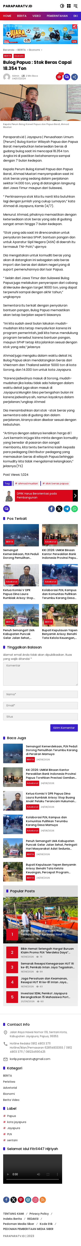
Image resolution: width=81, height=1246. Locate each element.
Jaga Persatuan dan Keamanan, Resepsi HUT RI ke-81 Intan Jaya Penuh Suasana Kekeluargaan (44, 980)
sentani (12, 1140)
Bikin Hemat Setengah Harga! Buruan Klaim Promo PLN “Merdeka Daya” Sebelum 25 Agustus (47, 951)
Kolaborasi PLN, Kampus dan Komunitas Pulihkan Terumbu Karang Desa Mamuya (59, 594)
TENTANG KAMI (13, 1214)
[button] (62, 6)
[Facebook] (51, 508)
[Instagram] (35, 1200)
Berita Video (11, 1100)
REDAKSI (33, 1219)
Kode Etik (46, 1224)
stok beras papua (57, 483)
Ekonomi (19, 55)
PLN (9, 1134)
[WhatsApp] (74, 508)
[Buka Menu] (68, 6)
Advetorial (50, 541)
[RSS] (43, 1200)
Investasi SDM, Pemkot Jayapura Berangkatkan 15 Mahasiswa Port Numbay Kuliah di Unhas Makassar (45, 995)
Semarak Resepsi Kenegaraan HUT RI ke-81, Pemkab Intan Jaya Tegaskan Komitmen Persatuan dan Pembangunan (47, 965)
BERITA (7, 55)
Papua (11, 1116)
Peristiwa (9, 1082)
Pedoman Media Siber (18, 1224)
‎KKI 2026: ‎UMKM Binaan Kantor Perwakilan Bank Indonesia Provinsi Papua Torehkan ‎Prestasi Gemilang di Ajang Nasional (60, 554)
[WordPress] (28, 1200)
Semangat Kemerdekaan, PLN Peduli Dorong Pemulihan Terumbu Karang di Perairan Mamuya (21, 554)
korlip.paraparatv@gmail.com (30, 1059)
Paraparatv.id (17, 6)
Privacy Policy (39, 1214)
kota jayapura (16, 1122)
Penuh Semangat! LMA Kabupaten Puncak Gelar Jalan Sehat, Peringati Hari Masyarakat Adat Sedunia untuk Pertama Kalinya (20, 634)
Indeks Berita (12, 1219)
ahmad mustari (28, 483)
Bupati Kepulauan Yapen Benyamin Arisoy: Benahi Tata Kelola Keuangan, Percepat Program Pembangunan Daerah (59, 634)
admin (15, 76)
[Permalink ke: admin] (7, 76)
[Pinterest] (21, 1200)
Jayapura (13, 1128)
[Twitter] (59, 508)
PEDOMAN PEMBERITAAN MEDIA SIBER (28, 1229)
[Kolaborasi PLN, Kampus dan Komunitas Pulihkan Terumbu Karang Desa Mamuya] (60, 575)
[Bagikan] (74, 77)
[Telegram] (67, 508)
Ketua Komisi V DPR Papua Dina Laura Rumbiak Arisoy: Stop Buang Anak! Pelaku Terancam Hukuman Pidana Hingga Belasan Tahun (19, 594)
